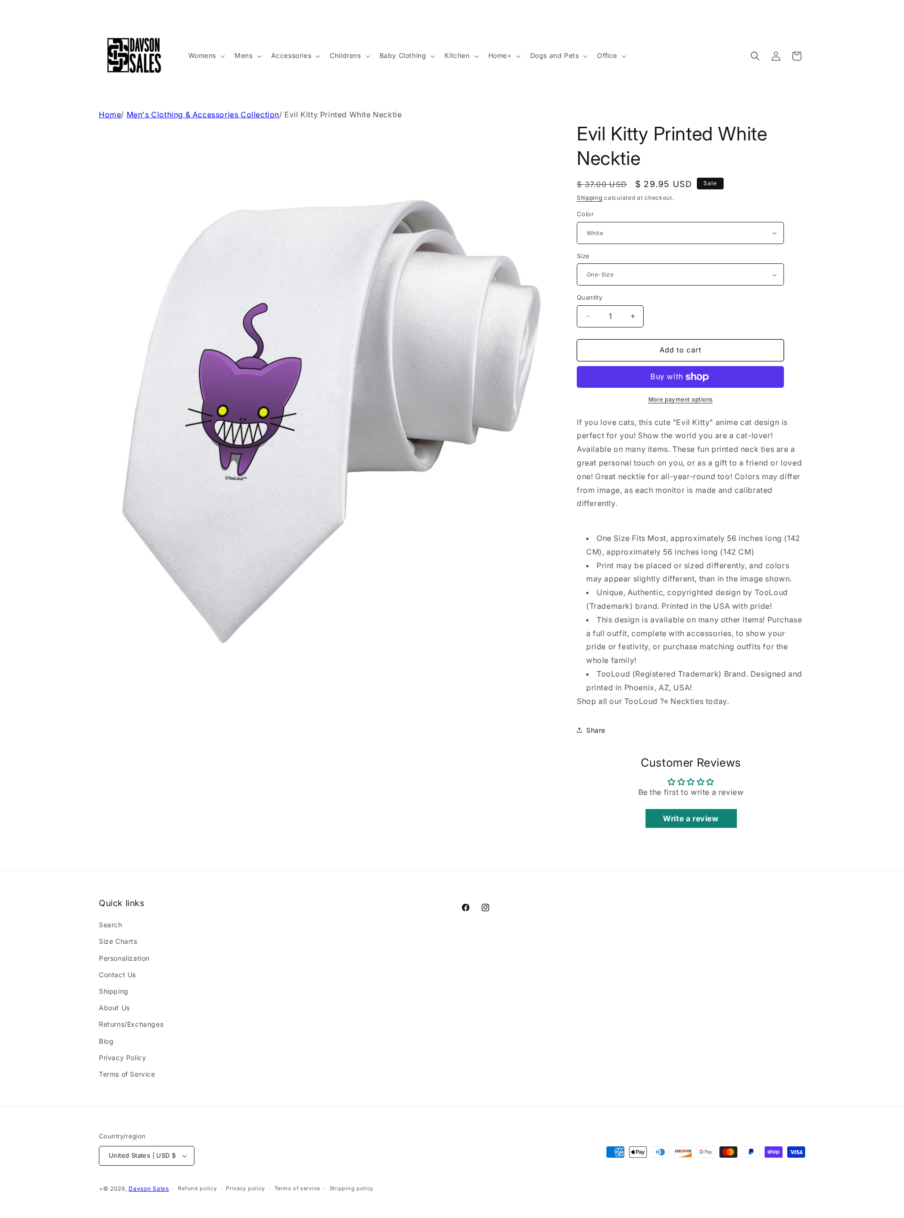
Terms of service (297, 1188)
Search (110, 925)
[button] (206, 55)
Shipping (590, 197)
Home (110, 114)
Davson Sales (149, 1188)
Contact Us (117, 975)
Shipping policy (352, 1188)
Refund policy (197, 1188)
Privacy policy (245, 1188)
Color (585, 214)
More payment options (680, 399)
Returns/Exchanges (131, 1024)
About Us (114, 1008)
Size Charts (118, 941)
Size (583, 256)
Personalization (124, 958)
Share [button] (595, 730)
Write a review (690, 818)
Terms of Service (127, 1074)
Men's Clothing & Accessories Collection (203, 114)
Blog (106, 1041)
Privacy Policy (122, 1058)
